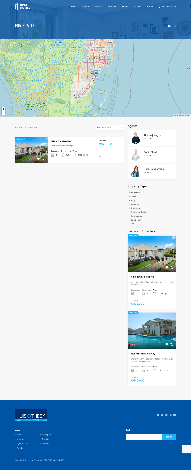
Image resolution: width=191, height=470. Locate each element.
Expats (125, 6)
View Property (31, 158)
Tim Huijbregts (152, 135)
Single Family (136, 220)
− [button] (3, 113)
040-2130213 (168, 6)
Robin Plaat (150, 152)
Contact (150, 6)
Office (133, 196)
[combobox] (109, 127)
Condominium (137, 216)
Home (74, 6)
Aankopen (111, 6)
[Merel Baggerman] (135, 176)
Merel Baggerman (154, 169)
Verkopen (98, 6)
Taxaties (137, 6)
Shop (133, 200)
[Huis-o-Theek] (22, 9)
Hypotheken (22, 444)
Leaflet (175, 115)
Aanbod (85, 6)
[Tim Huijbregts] (135, 142)
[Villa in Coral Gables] (95, 74)
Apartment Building (139, 212)
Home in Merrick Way (143, 353)
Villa (132, 224)
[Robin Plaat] (135, 159)
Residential (134, 204)
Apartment (136, 208)
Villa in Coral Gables (61, 141)
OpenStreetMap (185, 115)
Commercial (134, 193)
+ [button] (3, 109)
